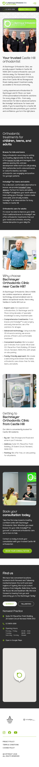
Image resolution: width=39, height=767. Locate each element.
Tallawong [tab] (26, 604)
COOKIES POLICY (9, 748)
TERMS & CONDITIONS (11, 745)
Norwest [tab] (10, 604)
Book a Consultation (27, 9)
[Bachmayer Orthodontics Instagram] (4, 733)
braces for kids (13, 160)
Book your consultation (17, 551)
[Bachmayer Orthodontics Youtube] (15, 733)
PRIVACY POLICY (9, 742)
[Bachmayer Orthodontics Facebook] (9, 733)
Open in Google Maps (14, 640)
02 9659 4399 (10, 9)
